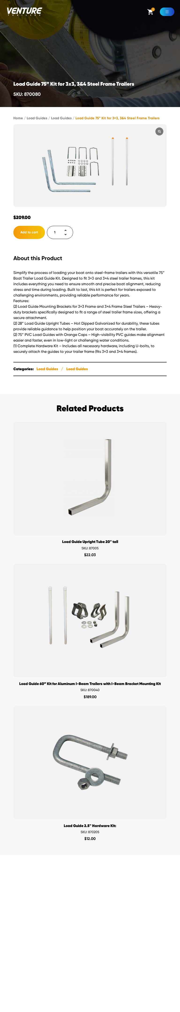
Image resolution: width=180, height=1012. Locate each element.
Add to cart (29, 232)
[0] (150, 13)
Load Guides (37, 118)
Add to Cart (90, 531)
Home (18, 118)
